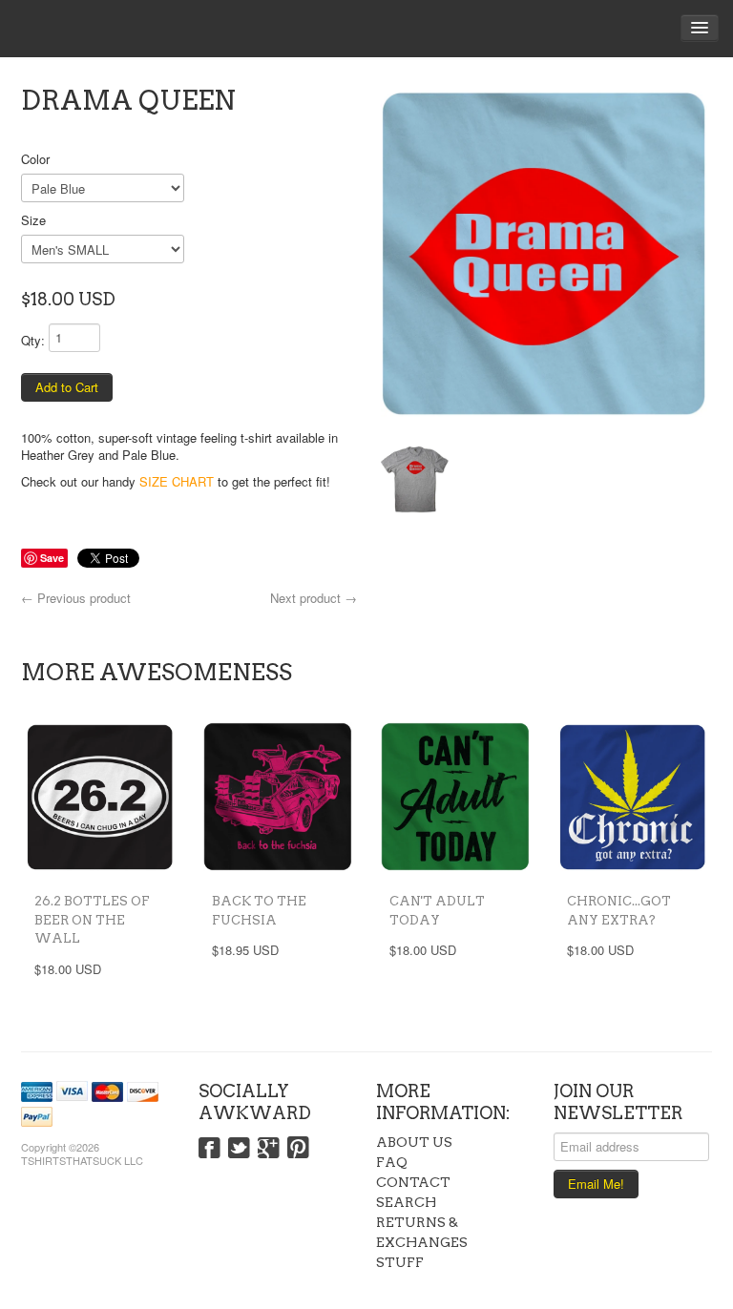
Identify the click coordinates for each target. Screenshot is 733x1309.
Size (33, 220)
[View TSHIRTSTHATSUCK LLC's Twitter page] (239, 1148)
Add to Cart (66, 387)
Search (406, 1202)
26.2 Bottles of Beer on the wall (92, 919)
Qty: (33, 340)
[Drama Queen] (544, 254)
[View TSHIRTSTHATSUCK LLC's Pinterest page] (298, 1148)
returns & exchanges (422, 1232)
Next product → (313, 598)
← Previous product (76, 598)
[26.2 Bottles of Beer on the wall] (100, 796)
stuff (400, 1262)
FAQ (392, 1162)
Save (52, 558)
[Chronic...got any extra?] (632, 796)
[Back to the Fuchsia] (277, 796)
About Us (414, 1142)
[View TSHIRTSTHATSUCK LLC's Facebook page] (209, 1148)
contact (413, 1182)
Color (35, 159)
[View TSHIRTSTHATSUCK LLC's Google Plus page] (269, 1148)
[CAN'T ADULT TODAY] (455, 796)
